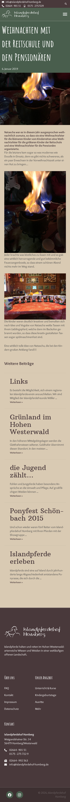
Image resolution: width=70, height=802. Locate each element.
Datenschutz (11, 708)
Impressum (10, 702)
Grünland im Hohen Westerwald (30, 424)
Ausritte (39, 702)
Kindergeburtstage (45, 695)
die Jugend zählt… (28, 471)
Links (19, 381)
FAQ (6, 688)
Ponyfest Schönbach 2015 (36, 514)
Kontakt (8, 695)
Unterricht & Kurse (45, 688)
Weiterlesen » (16, 402)
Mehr (38, 708)
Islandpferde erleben (30, 558)
